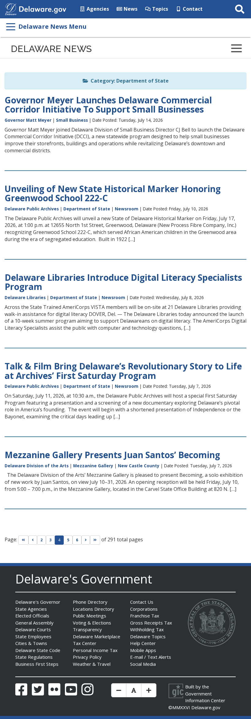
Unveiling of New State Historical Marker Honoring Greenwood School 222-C (113, 193)
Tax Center (84, 643)
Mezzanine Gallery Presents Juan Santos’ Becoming (112, 455)
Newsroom (126, 209)
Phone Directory (90, 602)
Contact (192, 9)
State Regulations (34, 657)
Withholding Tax (147, 629)
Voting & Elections (92, 623)
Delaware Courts (33, 629)
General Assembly (34, 623)
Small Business (72, 120)
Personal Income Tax (95, 650)
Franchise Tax (144, 616)
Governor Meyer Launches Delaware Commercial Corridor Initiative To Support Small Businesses (108, 104)
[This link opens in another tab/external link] (11, 8)
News (129, 9)
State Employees (33, 636)
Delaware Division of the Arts (37, 466)
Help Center (143, 643)
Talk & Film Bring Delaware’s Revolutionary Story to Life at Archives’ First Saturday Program (123, 370)
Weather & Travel (92, 664)
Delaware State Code (37, 650)
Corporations (144, 609)
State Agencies (31, 609)
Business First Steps (36, 664)
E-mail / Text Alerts (150, 657)
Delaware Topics (148, 636)
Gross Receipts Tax (151, 623)
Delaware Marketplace (96, 636)
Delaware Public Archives (32, 209)
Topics (159, 9)
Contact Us (141, 602)
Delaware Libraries (25, 297)
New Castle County (138, 466)
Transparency (87, 629)
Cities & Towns (31, 643)
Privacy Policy (87, 657)
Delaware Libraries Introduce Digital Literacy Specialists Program (123, 282)
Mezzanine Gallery (93, 466)
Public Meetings (89, 616)
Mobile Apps (143, 650)
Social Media (143, 664)
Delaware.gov (205, 707)
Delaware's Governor (37, 602)
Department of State (86, 209)
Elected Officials (32, 616)
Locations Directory (93, 609)
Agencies (97, 9)
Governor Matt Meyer (28, 120)
